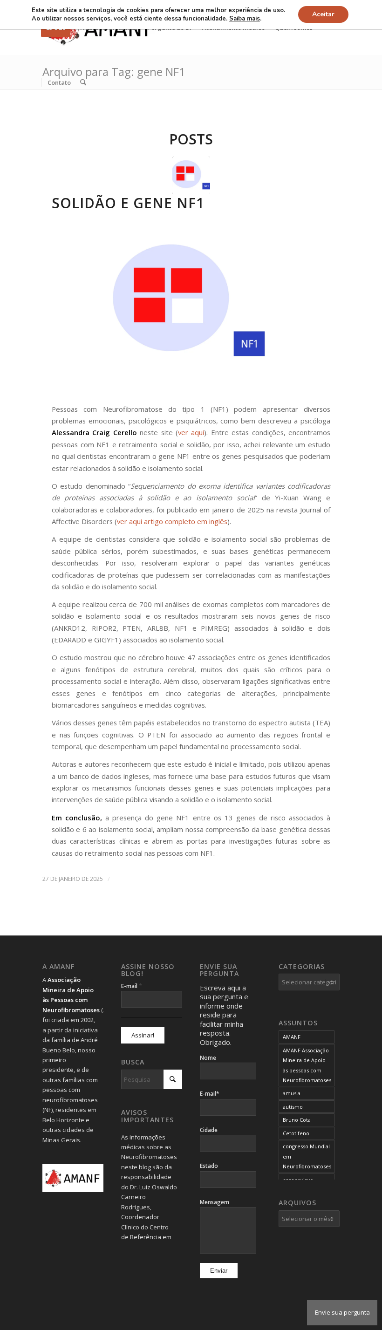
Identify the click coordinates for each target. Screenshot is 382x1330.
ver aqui (191, 432)
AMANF (291, 1036)
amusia (291, 1093)
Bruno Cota (297, 1119)
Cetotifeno (296, 1133)
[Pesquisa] (83, 82)
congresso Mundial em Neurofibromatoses (307, 1156)
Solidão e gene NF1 (128, 202)
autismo (293, 1106)
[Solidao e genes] (191, 175)
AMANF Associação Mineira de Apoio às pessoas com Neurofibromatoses (307, 1065)
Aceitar (323, 14)
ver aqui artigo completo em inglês (172, 521)
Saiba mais (244, 18)
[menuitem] (58, 82)
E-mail (131, 986)
